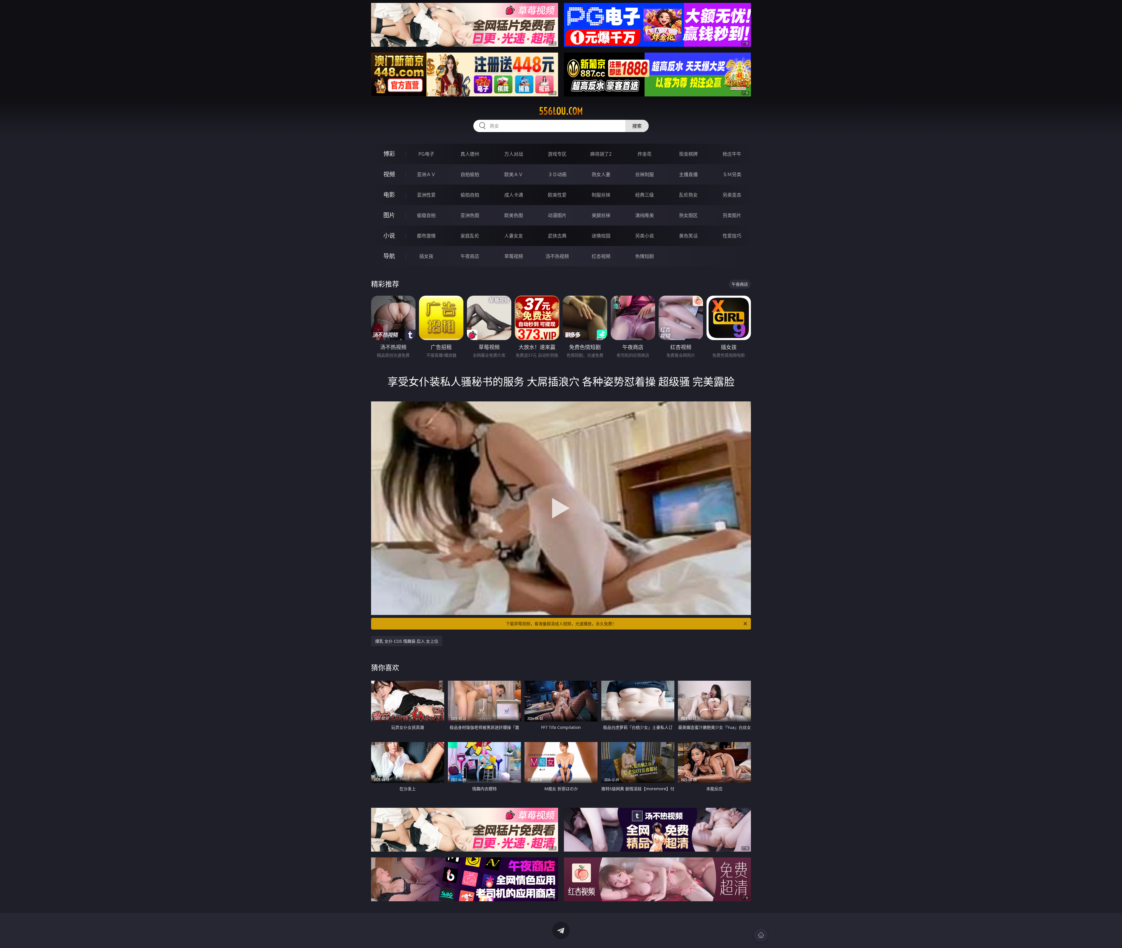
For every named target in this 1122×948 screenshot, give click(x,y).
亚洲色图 (469, 215)
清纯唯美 (644, 215)
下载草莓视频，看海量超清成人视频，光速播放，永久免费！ (561, 623)
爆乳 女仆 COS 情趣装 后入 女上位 (406, 641)
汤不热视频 (557, 256)
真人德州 (469, 154)
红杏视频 (601, 256)
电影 (389, 195)
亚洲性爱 (426, 195)
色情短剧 (644, 256)
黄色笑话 (688, 236)
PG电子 (426, 154)
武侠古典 (557, 236)
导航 (389, 256)
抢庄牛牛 (732, 154)
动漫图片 (557, 215)
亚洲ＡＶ (426, 174)
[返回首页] (761, 935)
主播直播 (688, 174)
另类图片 (732, 215)
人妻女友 (513, 236)
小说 (389, 236)
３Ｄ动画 (557, 174)
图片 (389, 215)
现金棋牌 (688, 154)
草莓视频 (513, 256)
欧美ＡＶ (513, 174)
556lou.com (561, 111)
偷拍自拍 (469, 195)
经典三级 (644, 195)
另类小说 (644, 236)
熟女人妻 (601, 174)
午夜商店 (469, 256)
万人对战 (513, 154)
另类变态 (732, 195)
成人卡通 (513, 195)
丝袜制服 (644, 174)
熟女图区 (688, 215)
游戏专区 (557, 154)
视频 (389, 174)
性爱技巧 (732, 236)
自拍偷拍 (469, 174)
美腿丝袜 (601, 215)
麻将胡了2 (601, 154)
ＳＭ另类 (732, 174)
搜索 (637, 126)
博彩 (389, 154)
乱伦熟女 (688, 195)
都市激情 (426, 236)
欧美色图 (513, 215)
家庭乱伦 (469, 236)
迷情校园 (601, 236)
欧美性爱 (557, 195)
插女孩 (426, 256)
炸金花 (645, 154)
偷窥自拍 (426, 215)
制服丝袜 (601, 195)
